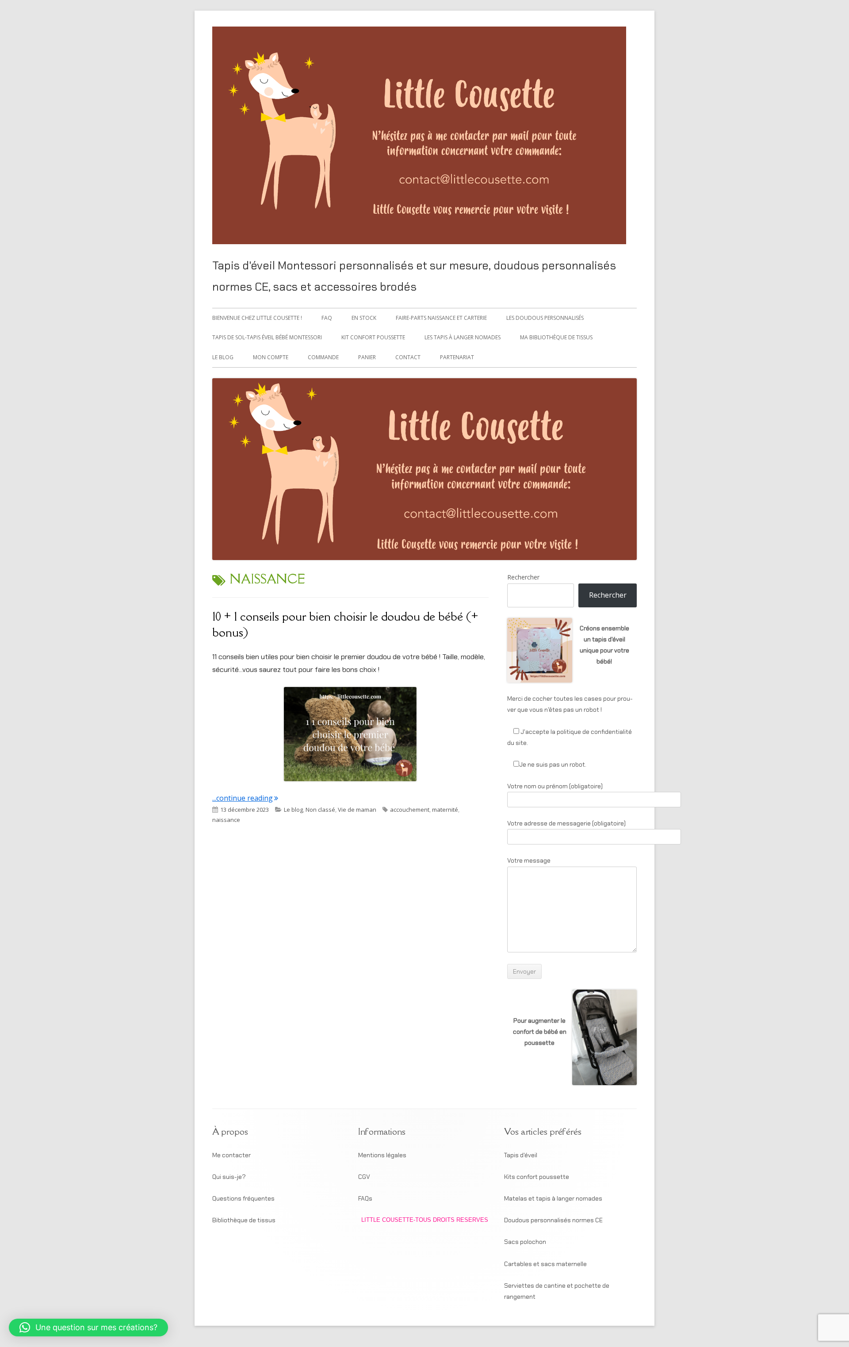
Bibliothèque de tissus (243, 1220)
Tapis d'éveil (520, 1155)
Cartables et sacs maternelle (545, 1264)
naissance (226, 820)
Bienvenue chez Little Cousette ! (257, 318)
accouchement (409, 810)
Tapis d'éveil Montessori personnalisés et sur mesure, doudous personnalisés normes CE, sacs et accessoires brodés (414, 276)
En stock (364, 318)
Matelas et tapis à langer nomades (553, 1198)
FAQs (365, 1198)
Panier (367, 357)
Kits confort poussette (536, 1177)
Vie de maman (357, 810)
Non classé (320, 810)
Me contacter (231, 1155)
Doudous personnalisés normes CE (553, 1220)
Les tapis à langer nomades (462, 337)
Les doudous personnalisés (545, 318)
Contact (408, 357)
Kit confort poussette (373, 337)
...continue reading (245, 798)
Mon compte (270, 357)
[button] (88, 1327)
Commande (323, 357)
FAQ (326, 318)
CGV (364, 1177)
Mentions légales (382, 1155)
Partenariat (457, 357)
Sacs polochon (525, 1242)
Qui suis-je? (229, 1177)
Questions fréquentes (243, 1198)
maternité (445, 810)
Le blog (222, 357)
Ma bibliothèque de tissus (556, 337)
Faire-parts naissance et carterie (441, 318)
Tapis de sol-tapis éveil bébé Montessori (267, 337)
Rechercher (523, 577)
